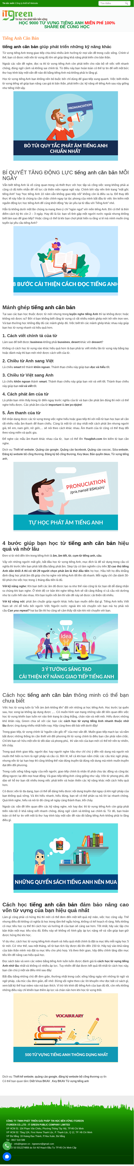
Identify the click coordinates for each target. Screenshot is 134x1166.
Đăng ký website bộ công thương (23, 454)
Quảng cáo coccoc (99, 449)
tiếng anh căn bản (20, 46)
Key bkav (83, 454)
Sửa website (120, 449)
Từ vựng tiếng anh (77, 1081)
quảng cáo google (46, 1076)
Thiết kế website (23, 449)
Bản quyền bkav (100, 454)
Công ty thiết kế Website (26, 3)
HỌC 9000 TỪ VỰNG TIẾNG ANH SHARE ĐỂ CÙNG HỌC (67, 25)
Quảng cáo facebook (73, 449)
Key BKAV (59, 1081)
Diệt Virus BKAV (40, 1081)
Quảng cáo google (47, 449)
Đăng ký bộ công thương (60, 454)
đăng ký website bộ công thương (79, 1076)
